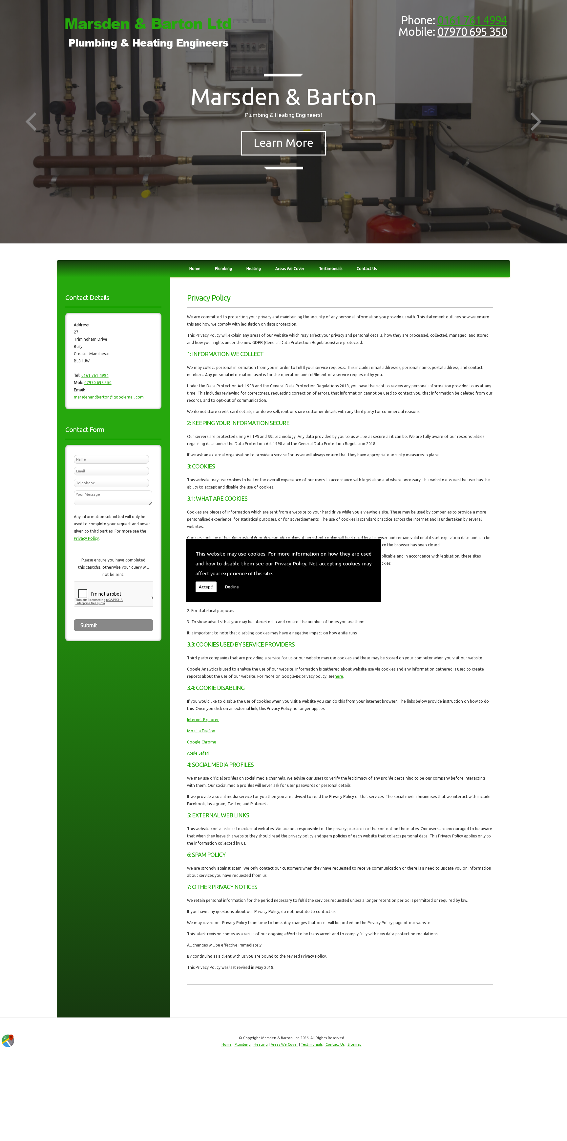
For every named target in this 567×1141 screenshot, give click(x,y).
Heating (253, 268)
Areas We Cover (289, 268)
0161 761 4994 (472, 20)
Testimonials (330, 268)
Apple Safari (198, 753)
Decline (232, 586)
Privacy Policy (290, 563)
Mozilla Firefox (201, 731)
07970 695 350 (472, 31)
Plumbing (223, 268)
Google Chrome (201, 742)
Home (194, 268)
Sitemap (354, 1044)
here (339, 676)
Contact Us (367, 268)
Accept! (206, 586)
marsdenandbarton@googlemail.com (109, 397)
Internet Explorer (203, 720)
